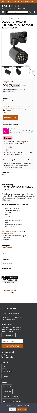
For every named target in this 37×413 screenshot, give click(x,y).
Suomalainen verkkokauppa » (25, 2)
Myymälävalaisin (7, 248)
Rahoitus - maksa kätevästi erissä (12, 401)
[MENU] (3, 12)
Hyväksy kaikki (22, 409)
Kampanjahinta (8, 82)
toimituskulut (23, 85)
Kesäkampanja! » (7, 2)
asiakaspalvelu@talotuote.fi (10, 314)
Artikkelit (5, 376)
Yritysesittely (6, 371)
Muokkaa (12, 409)
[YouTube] (11, 356)
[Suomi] (34, 12)
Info (4, 366)
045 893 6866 (10, 319)
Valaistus (5, 18)
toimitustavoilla (7, 234)
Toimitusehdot (7, 391)
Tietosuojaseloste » (8, 335)
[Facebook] (3, 356)
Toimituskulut (7, 387)
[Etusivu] (13, 9)
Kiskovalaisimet (15, 18)
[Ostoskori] (30, 12)
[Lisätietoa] (19, 125)
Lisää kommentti (7, 263)
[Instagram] (7, 356)
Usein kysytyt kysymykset (10, 396)
